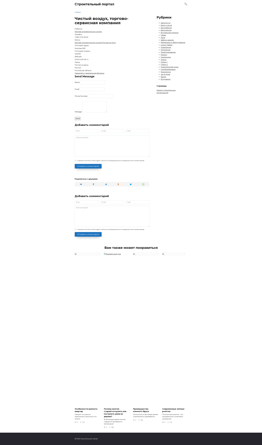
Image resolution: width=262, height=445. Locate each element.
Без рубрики (166, 28)
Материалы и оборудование (173, 43)
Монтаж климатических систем (88, 32)
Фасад (163, 77)
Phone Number (81, 96)
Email (77, 89)
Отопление (165, 50)
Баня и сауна (166, 25)
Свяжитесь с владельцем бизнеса (89, 73)
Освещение (166, 47)
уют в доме (165, 74)
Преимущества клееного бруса (141, 410)
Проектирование (168, 52)
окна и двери (166, 45)
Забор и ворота (167, 40)
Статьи (163, 60)
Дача (163, 38)
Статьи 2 (164, 65)
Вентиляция (166, 30)
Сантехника (166, 57)
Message (78, 112)
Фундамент (166, 79)
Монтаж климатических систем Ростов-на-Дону (95, 43)
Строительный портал (94, 4)
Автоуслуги (166, 23)
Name (77, 82)
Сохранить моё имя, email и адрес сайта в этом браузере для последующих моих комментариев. (111, 160)
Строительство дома (169, 67)
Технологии (166, 72)
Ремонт (164, 55)
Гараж (163, 35)
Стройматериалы (168, 69)
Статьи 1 (164, 62)
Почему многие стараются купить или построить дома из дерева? (115, 413)
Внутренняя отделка (169, 33)
